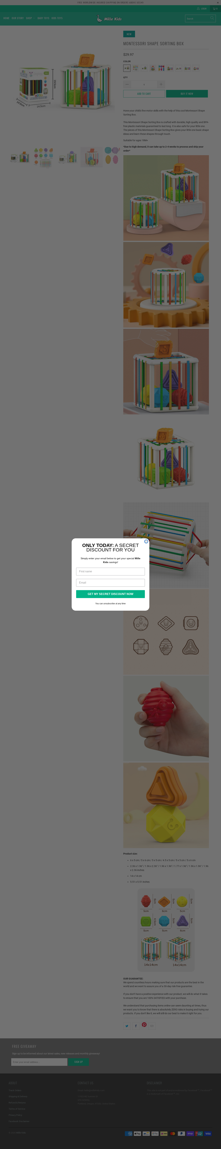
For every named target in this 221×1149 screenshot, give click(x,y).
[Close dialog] (146, 541)
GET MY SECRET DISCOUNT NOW (110, 594)
